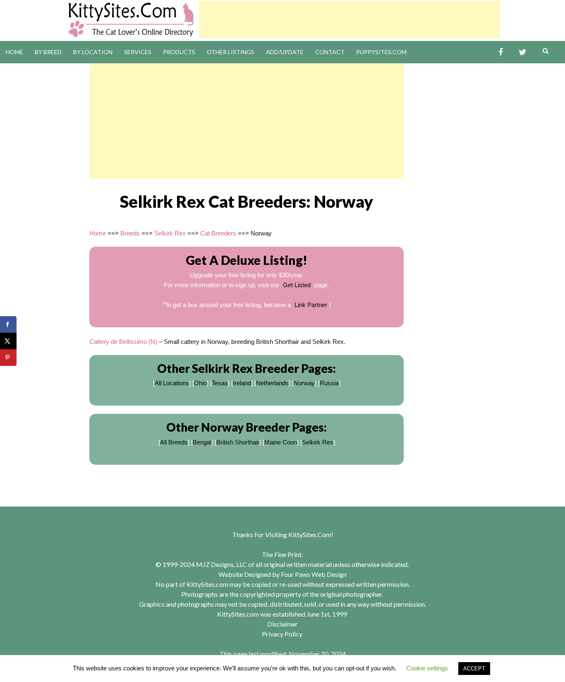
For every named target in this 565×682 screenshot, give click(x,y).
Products (179, 51)
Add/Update (285, 51)
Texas (220, 383)
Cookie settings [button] (427, 668)
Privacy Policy (282, 634)
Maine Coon (280, 442)
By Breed (48, 51)
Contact (330, 51)
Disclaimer (282, 624)
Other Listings (230, 51)
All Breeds (174, 442)
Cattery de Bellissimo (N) (123, 341)
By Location (93, 51)
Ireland (242, 383)
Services (137, 51)
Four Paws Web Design (314, 574)
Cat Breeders (218, 233)
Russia (329, 383)
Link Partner (310, 304)
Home (14, 51)
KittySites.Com (309, 534)
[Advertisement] (349, 19)
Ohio (200, 383)
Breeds (130, 233)
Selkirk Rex (170, 233)
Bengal (202, 442)
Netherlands (272, 383)
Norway (304, 383)
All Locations (172, 383)
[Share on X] (8, 341)
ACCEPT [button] (474, 668)
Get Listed (297, 284)
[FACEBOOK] (501, 52)
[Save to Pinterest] (8, 357)
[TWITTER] (522, 52)
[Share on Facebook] (8, 324)
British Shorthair (237, 442)
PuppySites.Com (381, 51)
